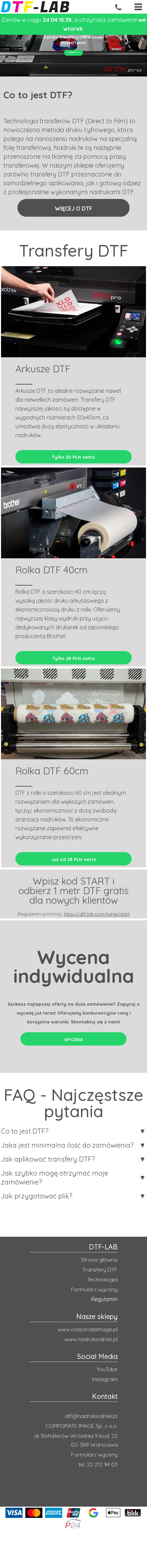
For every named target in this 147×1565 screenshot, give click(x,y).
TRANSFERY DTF (73, 53)
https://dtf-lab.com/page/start (97, 914)
